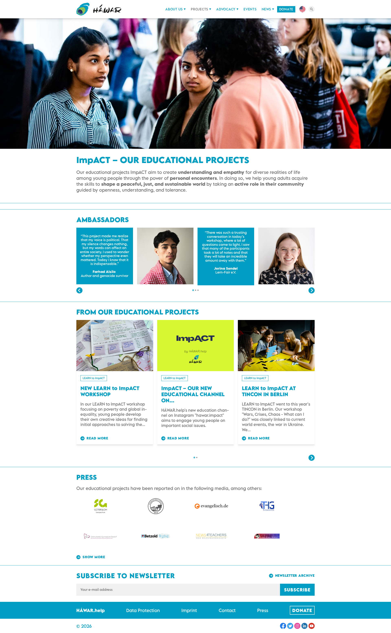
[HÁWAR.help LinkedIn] (304, 626)
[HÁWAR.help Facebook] (283, 626)
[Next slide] (312, 290)
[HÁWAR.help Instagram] (297, 626)
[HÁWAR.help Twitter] (290, 626)
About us (174, 9)
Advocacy (225, 9)
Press (262, 610)
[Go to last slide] (79, 290)
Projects (199, 9)
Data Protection (143, 610)
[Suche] (312, 9)
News (266, 9)
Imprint (189, 610)
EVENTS (250, 9)
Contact (227, 610)
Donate (286, 9)
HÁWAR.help (90, 610)
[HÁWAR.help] (98, 9)
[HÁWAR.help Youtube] (312, 626)
